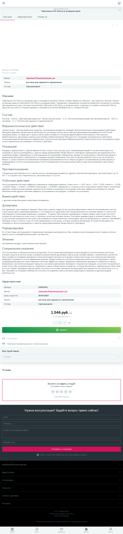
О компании (7, 480)
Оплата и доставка (10, 496)
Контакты (6, 503)
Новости (6, 488)
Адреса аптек (8, 472)
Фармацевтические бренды (14, 464)
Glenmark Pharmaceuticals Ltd (40, 78)
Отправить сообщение (61, 449)
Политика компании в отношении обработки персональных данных (61, 521)
